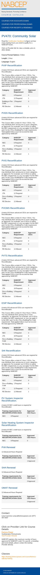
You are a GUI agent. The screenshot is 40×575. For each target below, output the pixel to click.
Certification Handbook (16, 41)
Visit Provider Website (9, 536)
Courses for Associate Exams (15, 21)
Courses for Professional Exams (17, 24)
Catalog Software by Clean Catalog (14, 572)
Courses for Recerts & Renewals (17, 28)
